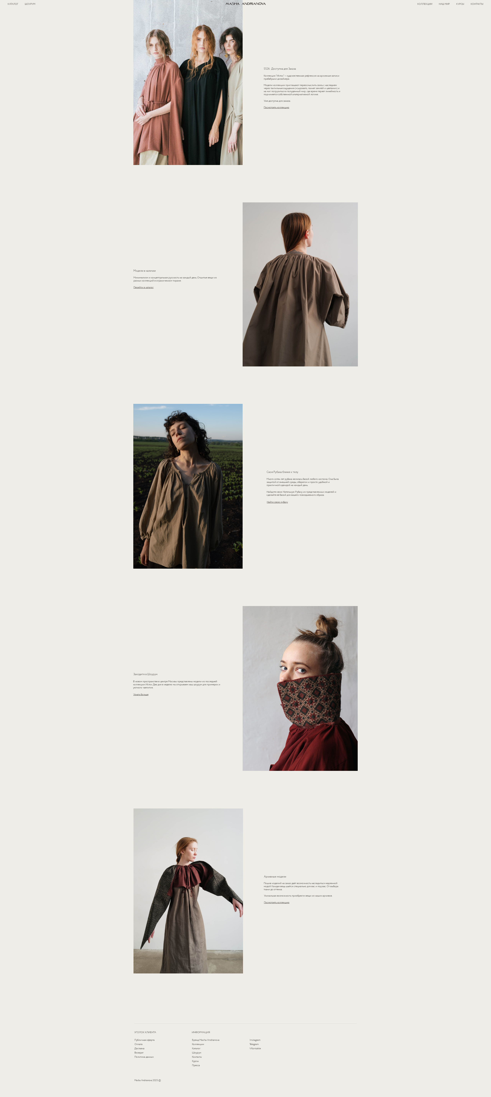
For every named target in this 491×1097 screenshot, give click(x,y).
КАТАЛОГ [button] (13, 4)
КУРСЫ (460, 4)
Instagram (255, 1040)
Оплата (138, 1044)
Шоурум (196, 1053)
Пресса (196, 1065)
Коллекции (198, 1044)
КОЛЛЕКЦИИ (424, 4)
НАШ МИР (444, 4)
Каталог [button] (196, 1048)
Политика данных (144, 1057)
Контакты (197, 1057)
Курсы (195, 1061)
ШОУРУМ (30, 4)
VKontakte (255, 1048)
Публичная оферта (144, 1040)
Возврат (138, 1053)
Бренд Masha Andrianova (205, 1040)
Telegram (254, 1044)
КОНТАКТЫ (477, 4)
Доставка (139, 1048)
